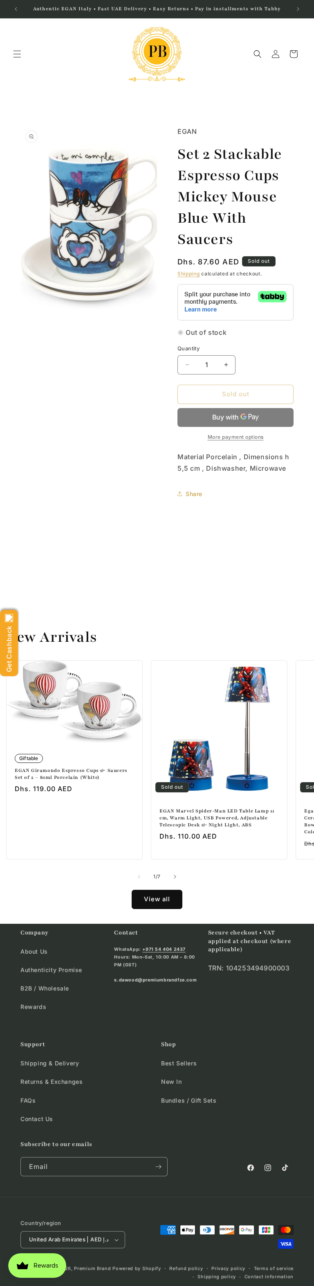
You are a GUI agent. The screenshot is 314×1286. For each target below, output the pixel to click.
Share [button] (194, 493)
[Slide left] (139, 877)
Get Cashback (9, 648)
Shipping (188, 274)
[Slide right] (175, 877)
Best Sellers (179, 1063)
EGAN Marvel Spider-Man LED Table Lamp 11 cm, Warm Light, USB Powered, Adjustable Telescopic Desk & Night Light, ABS (217, 818)
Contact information (269, 1276)
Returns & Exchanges (51, 1081)
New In (171, 1081)
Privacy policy (228, 1268)
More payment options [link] (236, 437)
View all (157, 899)
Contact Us (36, 1118)
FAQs (28, 1100)
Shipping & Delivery (49, 1063)
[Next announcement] (298, 9)
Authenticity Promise (51, 969)
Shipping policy (216, 1276)
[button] (17, 54)
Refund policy (186, 1268)
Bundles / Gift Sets (188, 1100)
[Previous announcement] (16, 9)
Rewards (33, 1006)
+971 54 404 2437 (164, 949)
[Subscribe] (158, 1166)
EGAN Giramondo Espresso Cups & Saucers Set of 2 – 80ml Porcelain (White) (71, 774)
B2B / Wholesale (44, 988)
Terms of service (274, 1268)
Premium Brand (92, 1268)
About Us (34, 951)
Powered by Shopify (136, 1268)
